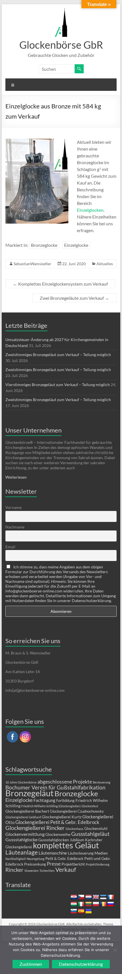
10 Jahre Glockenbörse (21, 782)
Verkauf (65, 869)
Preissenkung (35, 864)
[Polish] (95, 904)
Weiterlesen (16, 477)
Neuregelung (36, 858)
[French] (110, 897)
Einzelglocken (90, 210)
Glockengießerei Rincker (35, 827)
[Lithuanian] (88, 904)
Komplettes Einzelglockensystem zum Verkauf (60, 283)
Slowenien (31, 870)
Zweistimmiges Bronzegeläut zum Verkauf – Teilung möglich (58, 354)
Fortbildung (65, 801)
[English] (95, 897)
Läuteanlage (21, 852)
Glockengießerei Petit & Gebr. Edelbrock (57, 822)
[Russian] (110, 904)
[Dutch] (88, 897)
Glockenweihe (57, 834)
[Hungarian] (73, 904)
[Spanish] (81, 911)
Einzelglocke (76, 245)
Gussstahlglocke (21, 839)
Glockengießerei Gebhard (23, 817)
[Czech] (81, 897)
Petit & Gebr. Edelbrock (64, 859)
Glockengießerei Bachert (27, 811)
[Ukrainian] (88, 911)
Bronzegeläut (29, 793)
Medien (101, 853)
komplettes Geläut (66, 845)
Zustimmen (31, 964)
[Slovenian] (73, 911)
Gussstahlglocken (53, 839)
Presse (54, 864)
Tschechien (46, 870)
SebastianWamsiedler (32, 263)
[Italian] (81, 904)
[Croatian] (73, 897)
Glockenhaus (74, 828)
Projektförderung (98, 864)
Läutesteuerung (81, 853)
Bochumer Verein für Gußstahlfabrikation (55, 787)
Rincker (14, 869)
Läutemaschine (53, 852)
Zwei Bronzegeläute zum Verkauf (74, 298)
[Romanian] (103, 904)
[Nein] (115, 950)
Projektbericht (73, 864)
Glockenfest (89, 806)
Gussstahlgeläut (90, 833)
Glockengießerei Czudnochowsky (77, 811)
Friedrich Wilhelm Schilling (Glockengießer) (51, 806)
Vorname (13, 507)
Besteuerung (101, 782)
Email (10, 546)
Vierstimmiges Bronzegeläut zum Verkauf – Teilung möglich (57, 384)
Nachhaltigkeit (15, 858)
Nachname (14, 527)
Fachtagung (44, 800)
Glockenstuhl (96, 828)
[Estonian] (103, 897)
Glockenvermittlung (25, 834)
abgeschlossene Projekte (64, 781)
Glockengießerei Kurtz (61, 816)
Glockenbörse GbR (61, 44)
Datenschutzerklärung (81, 964)
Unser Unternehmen (33, 430)
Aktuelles (104, 263)
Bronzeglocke (44, 245)
